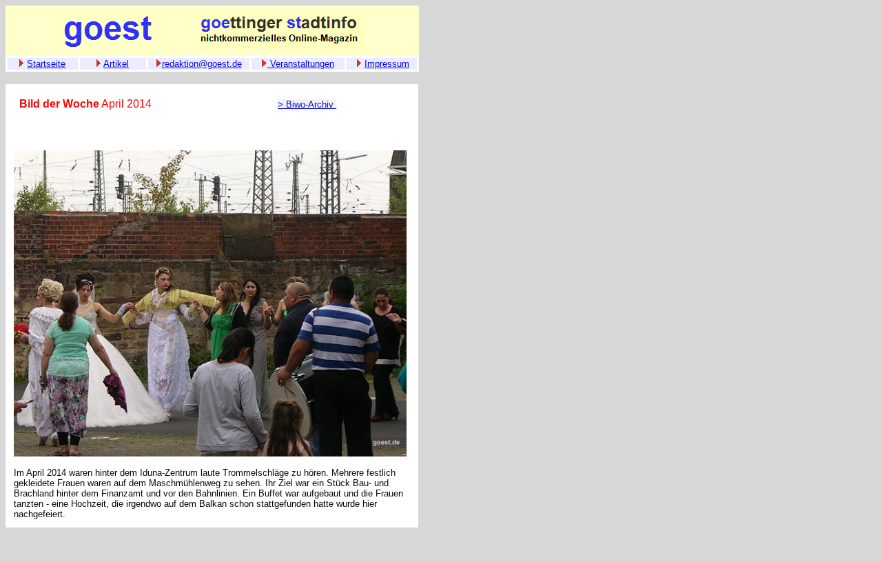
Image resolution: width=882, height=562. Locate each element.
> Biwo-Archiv (307, 104)
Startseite (46, 64)
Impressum (387, 64)
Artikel (116, 64)
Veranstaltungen (300, 64)
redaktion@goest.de (202, 64)
